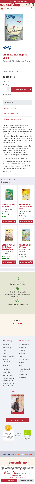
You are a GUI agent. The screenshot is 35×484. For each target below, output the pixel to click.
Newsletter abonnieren (6, 360)
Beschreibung (8, 103)
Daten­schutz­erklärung (23, 352)
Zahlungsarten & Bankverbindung (8, 379)
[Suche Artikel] (32, 8)
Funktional (18, 475)
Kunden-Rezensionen (11, 114)
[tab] (17, 102)
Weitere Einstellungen (17, 477)
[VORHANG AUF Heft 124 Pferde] (26, 235)
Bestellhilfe (6, 372)
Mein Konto (6, 369)
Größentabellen (8, 375)
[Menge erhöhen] (8, 88)
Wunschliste (7, 94)
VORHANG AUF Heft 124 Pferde (25, 246)
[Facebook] (14, 323)
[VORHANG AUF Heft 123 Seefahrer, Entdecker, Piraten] (9, 235)
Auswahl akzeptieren (26, 480)
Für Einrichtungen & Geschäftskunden (9, 385)
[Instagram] (17, 323)
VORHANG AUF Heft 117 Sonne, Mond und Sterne (25, 206)
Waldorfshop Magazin (7, 349)
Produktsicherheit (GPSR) (12, 119)
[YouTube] (21, 323)
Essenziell (9, 473)
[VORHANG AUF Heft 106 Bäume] (9, 194)
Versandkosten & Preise (24, 370)
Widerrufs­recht (24, 345)
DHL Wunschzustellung (23, 473)
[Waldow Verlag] (7, 48)
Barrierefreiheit (24, 359)
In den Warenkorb (21, 89)
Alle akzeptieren (9, 480)
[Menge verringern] (8, 91)
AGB (20, 356)
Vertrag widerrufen (17, 420)
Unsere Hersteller (8, 356)
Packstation (23, 374)
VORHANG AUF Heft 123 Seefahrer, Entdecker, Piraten (8, 247)
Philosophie (6, 345)
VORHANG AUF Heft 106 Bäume (8, 205)
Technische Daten (10, 108)
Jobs (4, 353)
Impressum (22, 348)
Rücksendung (23, 377)
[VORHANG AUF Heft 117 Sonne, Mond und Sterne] (26, 194)
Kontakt (21, 362)
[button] (2, 8)
